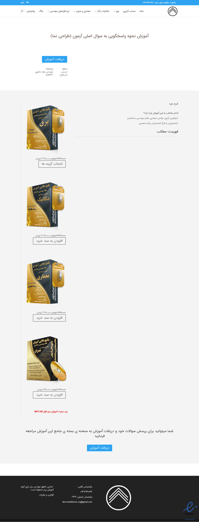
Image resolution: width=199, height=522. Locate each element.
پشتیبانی (31, 11)
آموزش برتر (49, 490)
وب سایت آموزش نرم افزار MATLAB (51, 412)
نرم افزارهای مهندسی (59, 11)
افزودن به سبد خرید (49, 241)
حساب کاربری (129, 11)
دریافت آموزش (54, 59)
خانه (142, 11)
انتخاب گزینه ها (52, 164)
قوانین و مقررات (46, 495)
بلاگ (41, 11)
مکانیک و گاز (103, 11)
